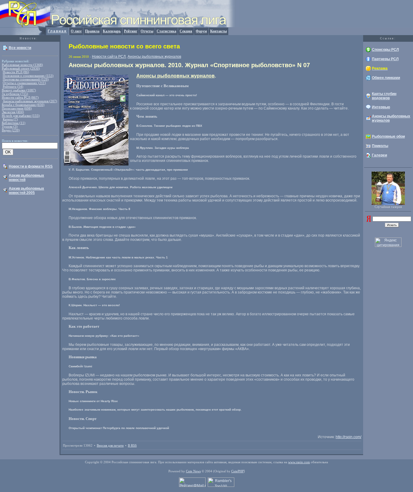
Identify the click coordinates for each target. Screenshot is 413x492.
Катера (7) (10, 119)
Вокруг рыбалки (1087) (19, 90)
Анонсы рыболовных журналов (154, 56)
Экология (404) (13, 112)
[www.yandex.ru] (368, 220)
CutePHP (237, 471)
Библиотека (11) (13, 123)
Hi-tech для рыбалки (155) (21, 115)
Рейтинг (130, 31)
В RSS (132, 445)
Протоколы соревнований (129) (26, 79)
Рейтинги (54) (13, 86)
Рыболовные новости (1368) (22, 65)
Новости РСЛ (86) (16, 72)
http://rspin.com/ (348, 437)
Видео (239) (11, 130)
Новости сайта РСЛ (109, 56)
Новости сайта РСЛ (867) (20, 97)
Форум (201, 31)
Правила (92, 31)
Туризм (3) (10, 126)
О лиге (76, 31)
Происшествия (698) (17, 108)
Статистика (166, 31)
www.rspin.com (299, 462)
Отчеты (147, 31)
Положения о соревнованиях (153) (28, 75)
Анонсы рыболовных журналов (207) (30, 101)
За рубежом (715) (15, 94)
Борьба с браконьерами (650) (23, 105)
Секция (186, 31)
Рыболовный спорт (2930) (21, 68)
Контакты (218, 31)
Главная (57, 31)
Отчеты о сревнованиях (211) (24, 83)
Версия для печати (110, 445)
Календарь (112, 31)
